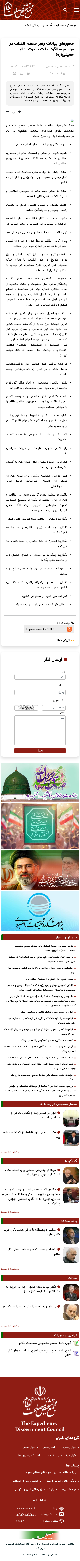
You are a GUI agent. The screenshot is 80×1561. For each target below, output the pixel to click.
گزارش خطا (64, 640)
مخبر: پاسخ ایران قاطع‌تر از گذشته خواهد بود (49, 979)
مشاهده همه (10, 1152)
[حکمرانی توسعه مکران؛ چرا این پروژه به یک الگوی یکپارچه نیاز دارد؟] (71, 1292)
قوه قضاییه (69, 1489)
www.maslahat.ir (26, 1508)
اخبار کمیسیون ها (29, 1455)
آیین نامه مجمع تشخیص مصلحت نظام (45, 1343)
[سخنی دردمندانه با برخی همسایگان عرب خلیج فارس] (71, 1235)
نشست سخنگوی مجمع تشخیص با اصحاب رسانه (47, 1040)
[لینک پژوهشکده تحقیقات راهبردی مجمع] (40, 911)
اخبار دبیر (49, 1447)
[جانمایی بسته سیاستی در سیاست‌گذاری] (71, 1312)
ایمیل (62, 684)
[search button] (65, 9)
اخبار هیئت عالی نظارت (62, 1455)
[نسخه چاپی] (28, 73)
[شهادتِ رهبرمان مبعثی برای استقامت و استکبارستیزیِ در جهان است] (71, 1175)
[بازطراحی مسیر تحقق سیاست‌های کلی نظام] (71, 1255)
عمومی (50, 66)
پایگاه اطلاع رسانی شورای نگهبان (34, 1489)
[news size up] (19, 112)
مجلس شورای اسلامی (25, 1481)
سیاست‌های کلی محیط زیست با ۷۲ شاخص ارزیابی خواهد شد (40, 1057)
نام (63, 672)
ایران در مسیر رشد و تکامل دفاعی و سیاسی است (47, 1012)
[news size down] (7, 112)
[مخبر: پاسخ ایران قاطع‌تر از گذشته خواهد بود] (71, 1138)
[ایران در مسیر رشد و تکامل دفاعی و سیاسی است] (71, 1118)
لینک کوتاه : (63, 623)
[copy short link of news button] (69, 629)
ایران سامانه (30, 1555)
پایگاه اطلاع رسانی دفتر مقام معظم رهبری (51, 1473)
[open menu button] (76, 9)
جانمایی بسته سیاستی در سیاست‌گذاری (30, 1306)
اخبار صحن (29, 1447)
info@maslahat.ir (26, 1515)
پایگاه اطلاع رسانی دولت (62, 1481)
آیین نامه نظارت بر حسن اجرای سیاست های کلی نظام (39, 1353)
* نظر (62, 713)
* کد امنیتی (59, 700)
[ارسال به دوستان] (21, 73)
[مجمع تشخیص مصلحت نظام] (19, 10)
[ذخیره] (14, 73)
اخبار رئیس (70, 1447)
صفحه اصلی (63, 66)
